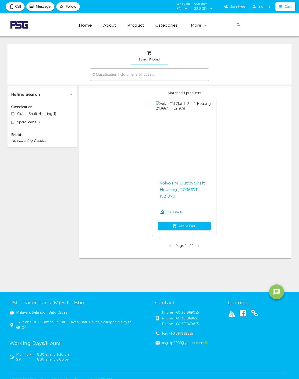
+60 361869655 (186, 318)
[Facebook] (242, 314)
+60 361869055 (186, 312)
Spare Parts (174, 212)
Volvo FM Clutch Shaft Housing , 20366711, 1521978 (182, 189)
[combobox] (149, 74)
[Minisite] (254, 314)
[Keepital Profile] (231, 313)
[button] (42, 94)
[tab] (149, 56)
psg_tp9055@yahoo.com (182, 343)
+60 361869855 (186, 324)
